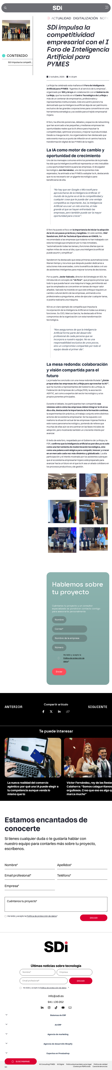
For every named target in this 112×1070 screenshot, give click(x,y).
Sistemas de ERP (58, 1015)
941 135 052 (56, 1002)
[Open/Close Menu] (106, 7)
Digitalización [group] (85, 18)
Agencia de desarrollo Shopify (58, 1044)
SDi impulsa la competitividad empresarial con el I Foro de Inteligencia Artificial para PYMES (20, 62)
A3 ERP (58, 1025)
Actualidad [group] (61, 18)
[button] (56, 1015)
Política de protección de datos (42, 916)
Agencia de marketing (58, 1034)
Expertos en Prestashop (58, 1053)
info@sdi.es (56, 996)
